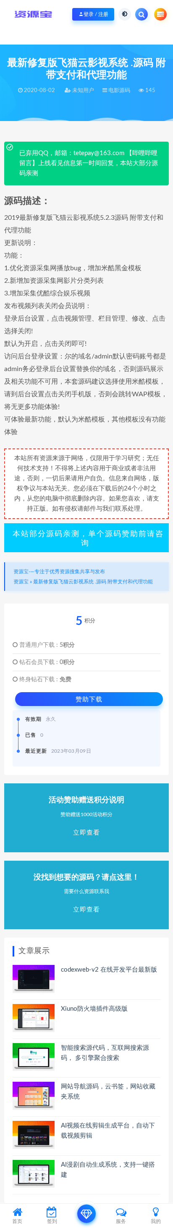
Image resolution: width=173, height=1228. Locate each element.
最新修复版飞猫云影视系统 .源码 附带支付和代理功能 (93, 581)
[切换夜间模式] (124, 14)
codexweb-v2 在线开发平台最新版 (109, 970)
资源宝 (21, 581)
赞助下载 (89, 699)
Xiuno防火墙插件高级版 (94, 1009)
